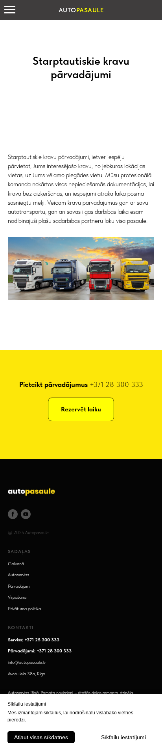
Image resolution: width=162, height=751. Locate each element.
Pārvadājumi (19, 586)
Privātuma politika (24, 608)
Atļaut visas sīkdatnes (41, 737)
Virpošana (17, 597)
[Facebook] (13, 514)
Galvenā (16, 563)
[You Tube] (26, 514)
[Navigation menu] (9, 10)
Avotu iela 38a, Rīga (26, 673)
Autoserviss (18, 574)
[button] (81, 409)
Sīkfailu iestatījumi (123, 737)
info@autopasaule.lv (27, 662)
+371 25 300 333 (41, 640)
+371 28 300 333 (116, 384)
